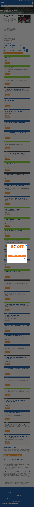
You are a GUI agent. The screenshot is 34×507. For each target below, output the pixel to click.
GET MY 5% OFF (17, 256)
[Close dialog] (26, 245)
